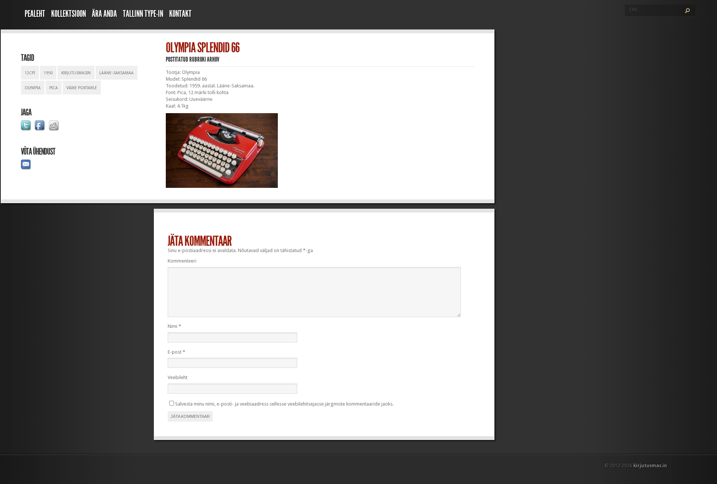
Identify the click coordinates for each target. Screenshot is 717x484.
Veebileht (177, 377)
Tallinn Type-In (143, 14)
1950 (48, 73)
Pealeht (35, 14)
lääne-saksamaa (116, 73)
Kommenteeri (182, 261)
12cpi (30, 73)
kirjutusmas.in (650, 465)
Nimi (174, 326)
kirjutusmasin (76, 73)
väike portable (81, 88)
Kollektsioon (68, 14)
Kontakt (180, 14)
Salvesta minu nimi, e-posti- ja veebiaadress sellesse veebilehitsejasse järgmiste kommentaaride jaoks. (284, 404)
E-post (176, 352)
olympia (33, 88)
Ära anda (104, 14)
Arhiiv (213, 59)
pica (53, 88)
